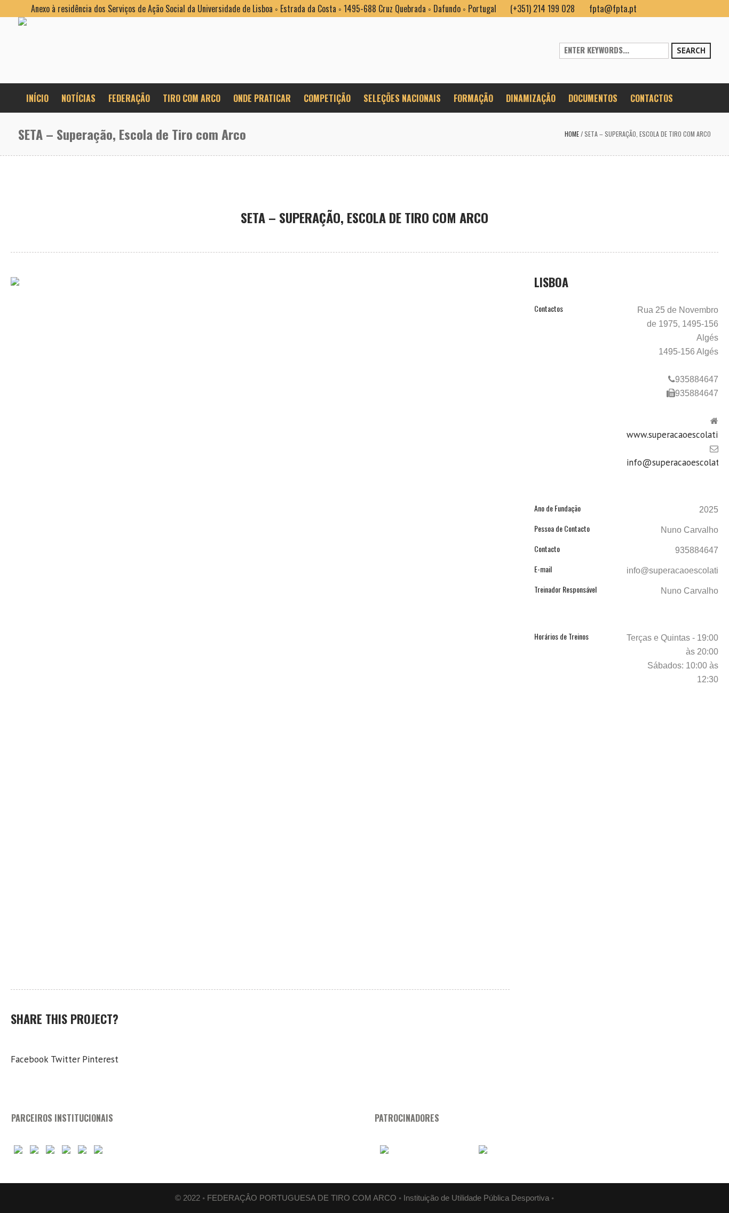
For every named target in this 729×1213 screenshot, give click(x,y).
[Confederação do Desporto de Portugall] (98, 1149)
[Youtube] (668, 8)
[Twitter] (702, 8)
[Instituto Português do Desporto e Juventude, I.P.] (66, 1149)
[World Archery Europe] (34, 1149)
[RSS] (685, 8)
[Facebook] (651, 8)
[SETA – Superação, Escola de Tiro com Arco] (260, 447)
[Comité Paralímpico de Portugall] (82, 1149)
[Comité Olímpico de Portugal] (50, 1149)
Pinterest (100, 1059)
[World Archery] (18, 1149)
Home (572, 133)
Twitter (65, 1059)
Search (691, 50)
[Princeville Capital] (513, 1149)
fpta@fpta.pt (613, 8)
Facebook (30, 1059)
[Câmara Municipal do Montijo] (423, 1149)
